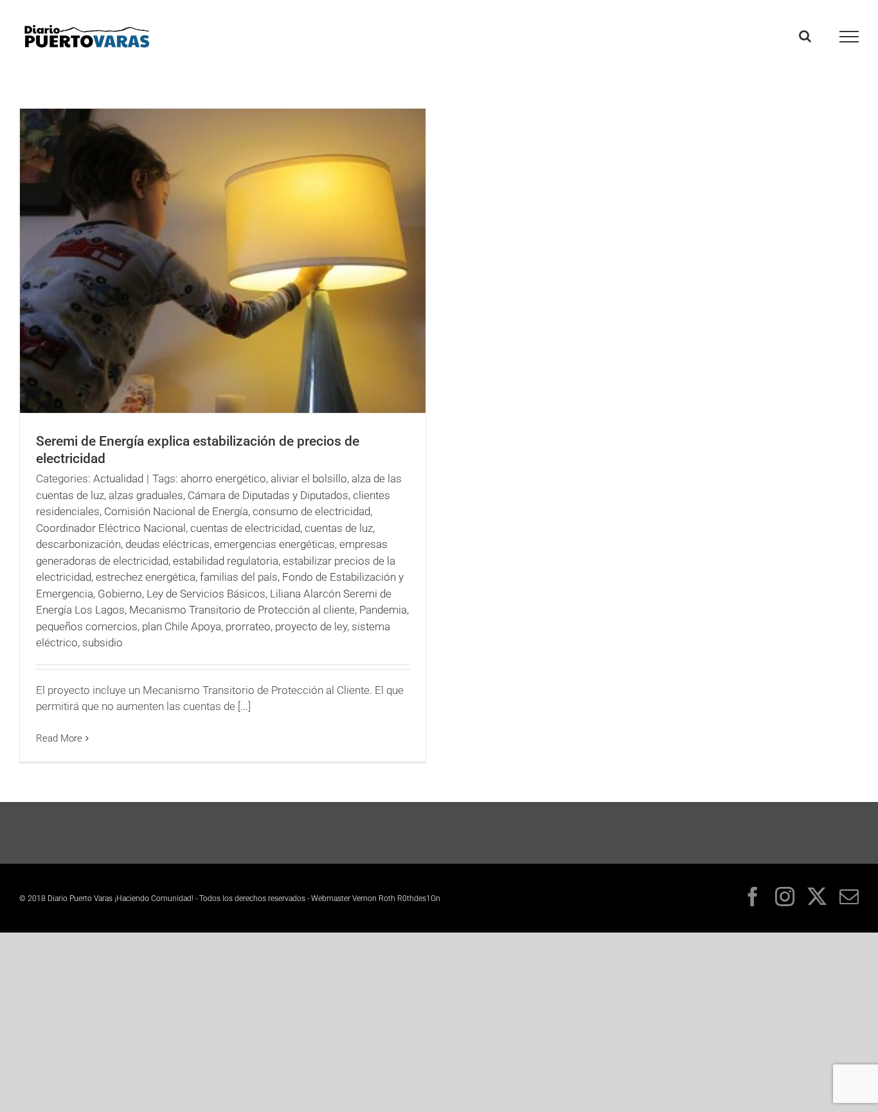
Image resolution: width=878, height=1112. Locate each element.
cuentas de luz (339, 528)
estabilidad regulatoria (225, 560)
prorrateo (248, 626)
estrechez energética (145, 576)
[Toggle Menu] (849, 36)
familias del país (239, 576)
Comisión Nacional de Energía (176, 511)
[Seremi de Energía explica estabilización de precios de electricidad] (223, 261)
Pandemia (383, 609)
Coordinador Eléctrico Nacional (111, 528)
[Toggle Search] (805, 36)
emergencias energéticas (274, 544)
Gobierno (120, 593)
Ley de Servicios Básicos (206, 593)
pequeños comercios (87, 626)
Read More (59, 738)
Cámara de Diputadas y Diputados (268, 495)
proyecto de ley (311, 626)
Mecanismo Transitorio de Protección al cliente (242, 609)
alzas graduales (146, 495)
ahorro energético (223, 478)
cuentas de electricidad (245, 528)
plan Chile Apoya (181, 626)
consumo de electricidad (311, 511)
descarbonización (78, 544)
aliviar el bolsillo (309, 478)
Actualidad (118, 478)
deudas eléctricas (167, 544)
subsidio (102, 642)
